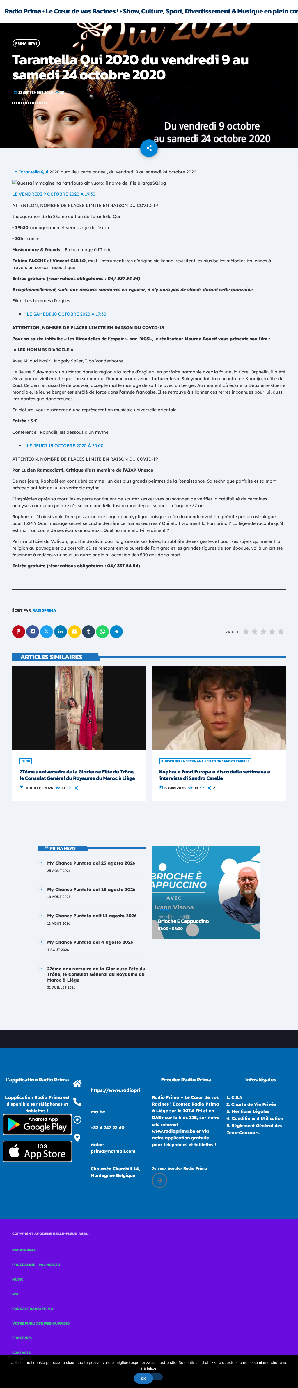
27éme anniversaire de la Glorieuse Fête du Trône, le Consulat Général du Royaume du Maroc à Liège (77, 775)
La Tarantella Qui (30, 172)
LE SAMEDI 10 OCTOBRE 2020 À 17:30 (66, 314)
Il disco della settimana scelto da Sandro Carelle (205, 761)
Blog (26, 761)
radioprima (44, 610)
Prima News (26, 43)
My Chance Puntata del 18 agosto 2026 (91, 889)
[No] (156, 1376)
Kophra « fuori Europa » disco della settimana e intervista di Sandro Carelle (214, 775)
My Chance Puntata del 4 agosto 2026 (90, 942)
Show (164, 910)
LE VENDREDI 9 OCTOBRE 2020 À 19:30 (53, 194)
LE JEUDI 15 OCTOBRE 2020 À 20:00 (65, 445)
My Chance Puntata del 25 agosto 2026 (91, 863)
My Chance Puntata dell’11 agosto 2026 (91, 915)
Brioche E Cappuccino (183, 921)
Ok (143, 1378)
